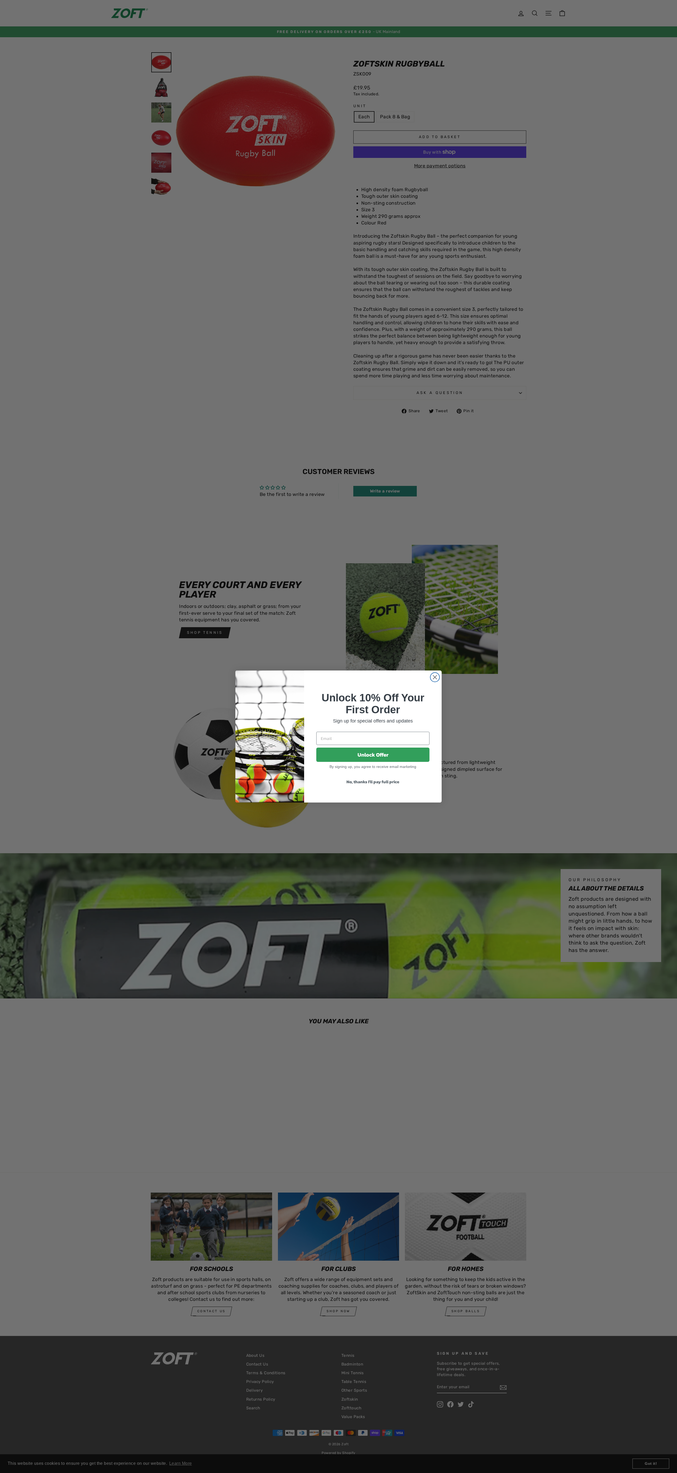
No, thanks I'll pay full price (372, 781)
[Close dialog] (435, 677)
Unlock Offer (373, 755)
